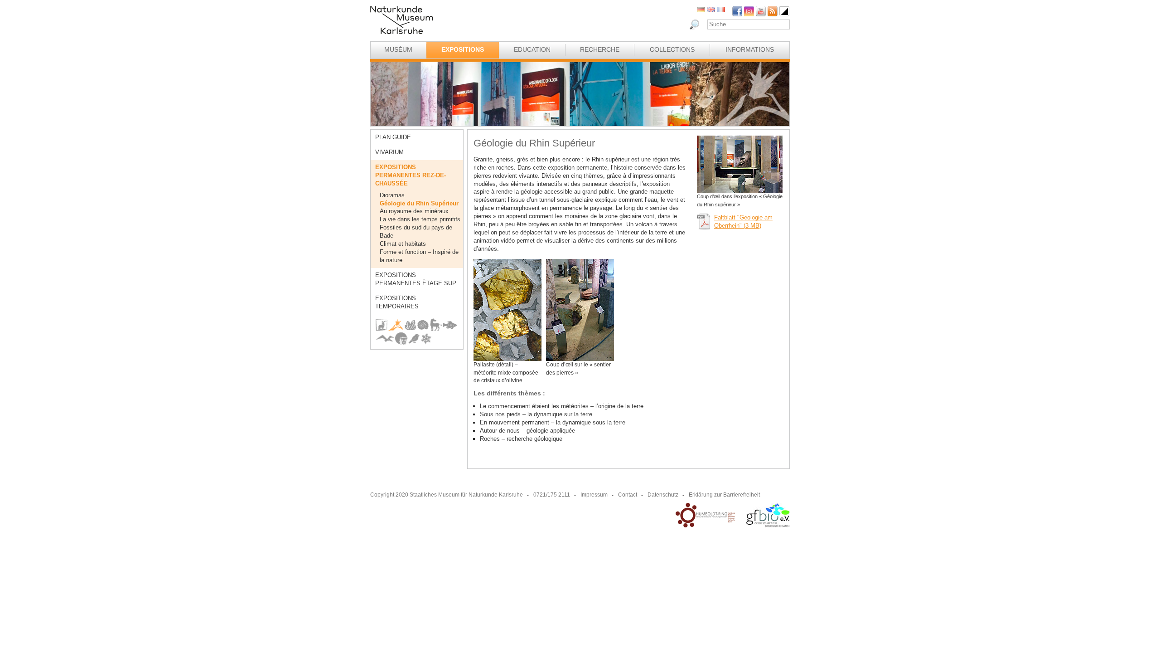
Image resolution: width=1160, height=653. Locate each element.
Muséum (398, 49)
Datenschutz (663, 494)
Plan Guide (393, 137)
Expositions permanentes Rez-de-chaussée (410, 175)
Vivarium (389, 152)
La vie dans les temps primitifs (420, 219)
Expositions (462, 49)
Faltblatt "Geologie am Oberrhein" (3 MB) (743, 221)
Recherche (599, 49)
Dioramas (392, 195)
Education (532, 49)
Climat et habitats (403, 243)
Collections (672, 49)
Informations (749, 49)
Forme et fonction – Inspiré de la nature (419, 256)
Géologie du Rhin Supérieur (419, 203)
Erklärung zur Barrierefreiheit (724, 494)
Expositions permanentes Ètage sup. (416, 279)
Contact (627, 494)
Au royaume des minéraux (414, 211)
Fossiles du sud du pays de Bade (416, 231)
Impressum (594, 494)
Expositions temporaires (397, 302)
